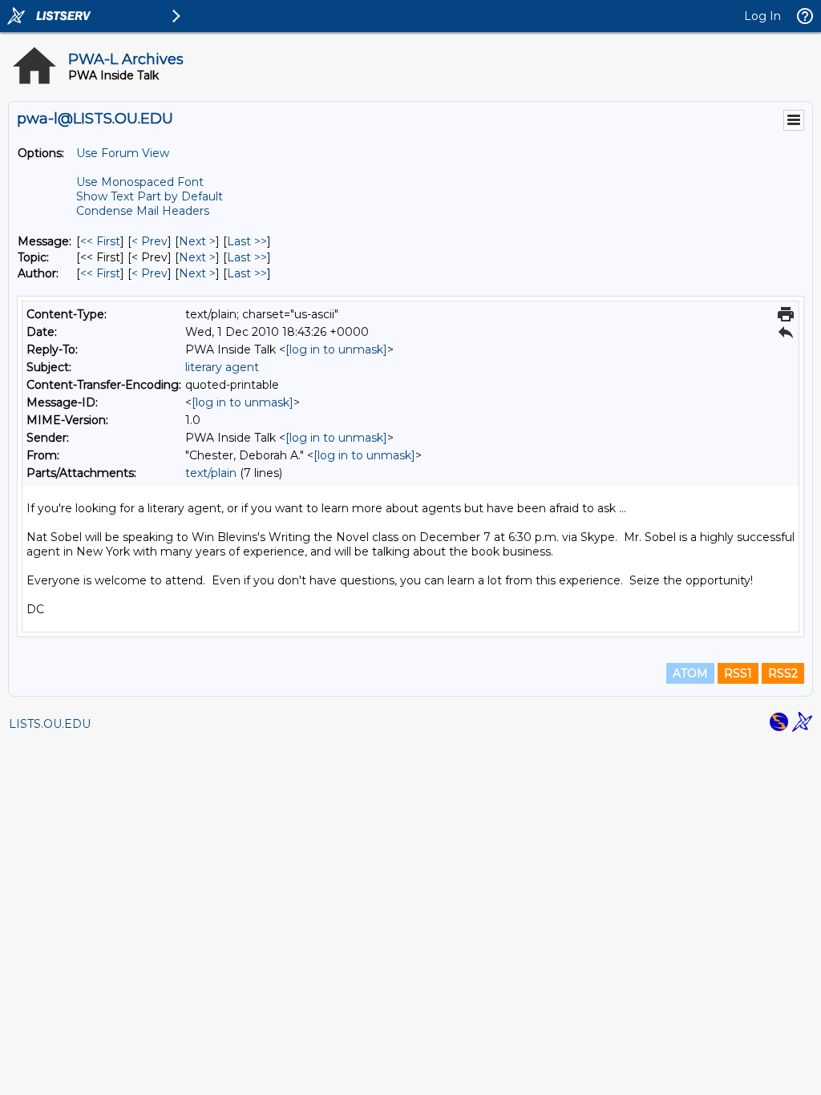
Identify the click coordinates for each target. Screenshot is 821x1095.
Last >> (247, 241)
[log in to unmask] (336, 349)
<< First (100, 241)
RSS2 (783, 673)
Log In (762, 16)
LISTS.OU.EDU (50, 724)
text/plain (211, 473)
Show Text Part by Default (149, 196)
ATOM (690, 673)
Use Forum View (122, 153)
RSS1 (738, 673)
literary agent (222, 367)
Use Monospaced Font (140, 182)
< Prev (149, 241)
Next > (197, 241)
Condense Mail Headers (142, 211)
